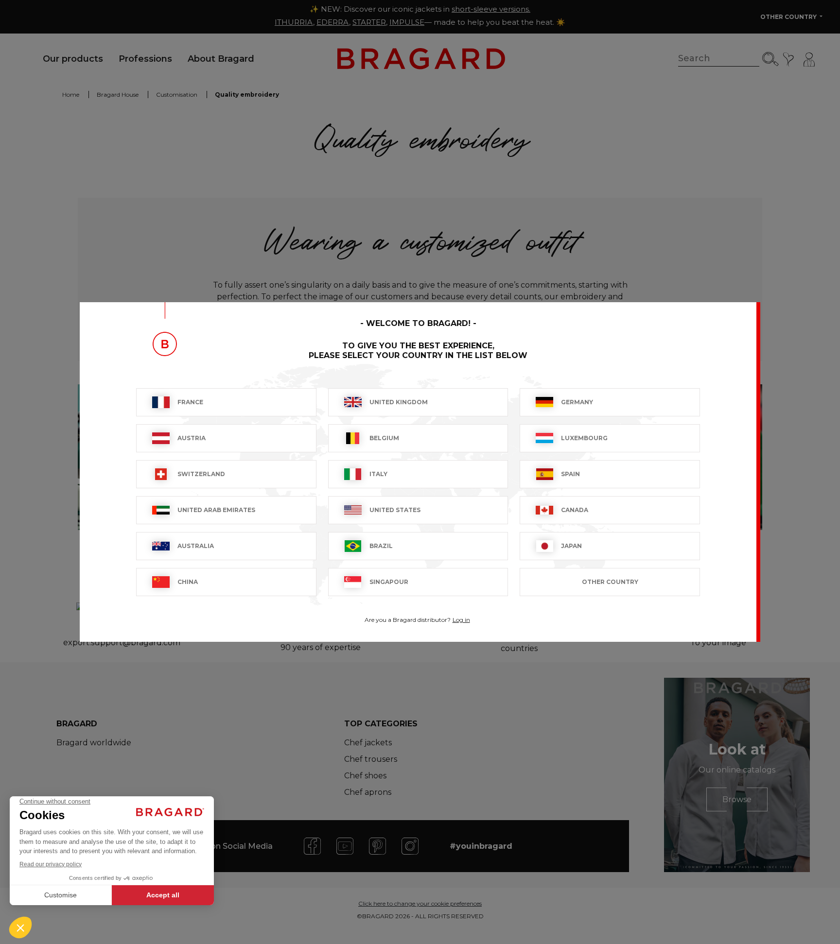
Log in (461, 619)
